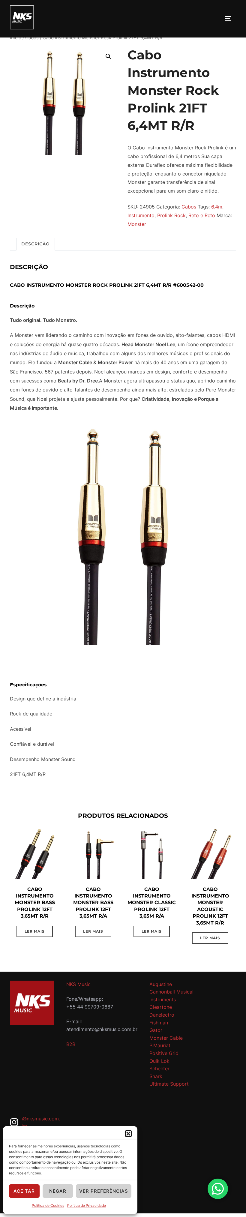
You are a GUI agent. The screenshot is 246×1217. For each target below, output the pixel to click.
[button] (128, 1134)
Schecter (159, 1069)
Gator (155, 1030)
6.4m (216, 207)
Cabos (32, 37)
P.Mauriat (159, 1045)
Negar (57, 1191)
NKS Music (78, 984)
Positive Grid (163, 1053)
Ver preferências (103, 1191)
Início (15, 37)
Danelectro (161, 1015)
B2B (70, 1044)
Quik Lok (159, 1061)
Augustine (160, 984)
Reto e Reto (201, 215)
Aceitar (24, 1191)
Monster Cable (166, 1038)
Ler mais (35, 931)
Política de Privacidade (86, 1205)
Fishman (158, 1023)
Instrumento (141, 215)
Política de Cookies (48, 1205)
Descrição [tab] (35, 244)
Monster (137, 224)
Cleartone (160, 1007)
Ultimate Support (169, 1084)
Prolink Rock (171, 215)
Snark (155, 1076)
